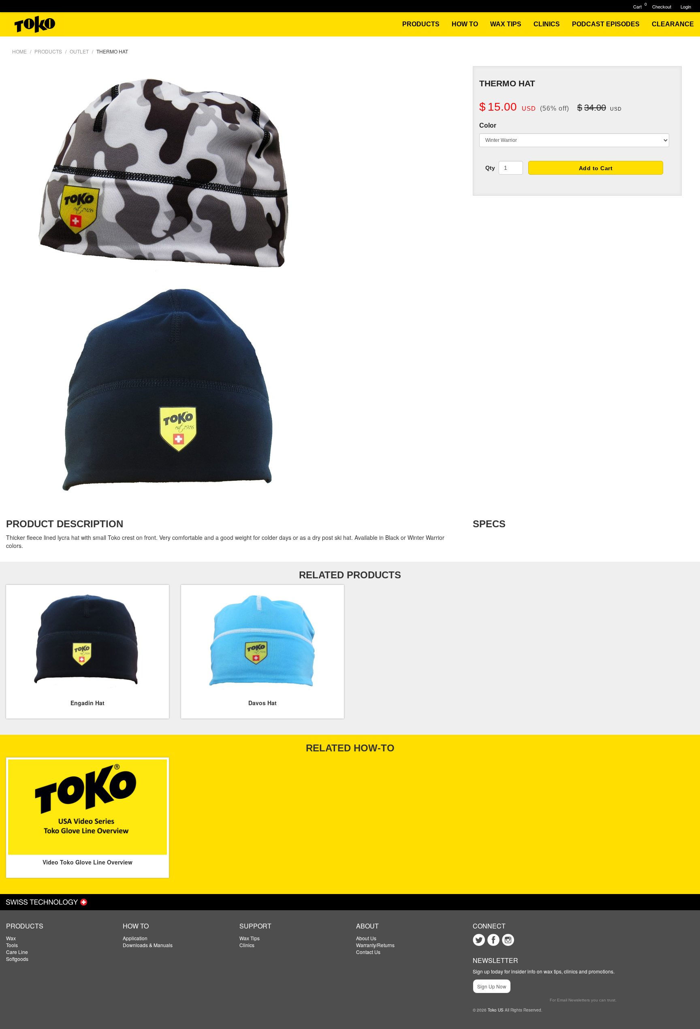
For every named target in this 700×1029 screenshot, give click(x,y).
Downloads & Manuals (148, 944)
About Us (366, 938)
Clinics (246, 944)
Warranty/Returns (375, 944)
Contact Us (368, 951)
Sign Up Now (491, 986)
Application (135, 938)
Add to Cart (596, 168)
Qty (490, 168)
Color (487, 125)
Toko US (496, 1010)
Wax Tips (249, 938)
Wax (11, 938)
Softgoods (17, 958)
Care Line (17, 951)
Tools (12, 944)
